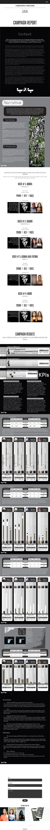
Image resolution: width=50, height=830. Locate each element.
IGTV (25, 232)
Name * (9, 777)
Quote (31, 195)
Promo (18, 232)
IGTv (25, 268)
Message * (9, 788)
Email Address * (10, 783)
